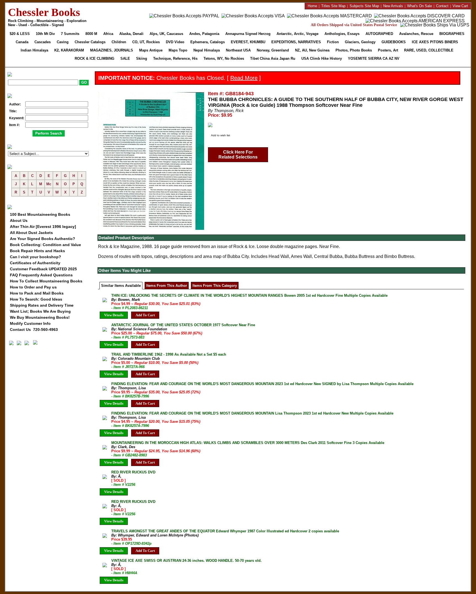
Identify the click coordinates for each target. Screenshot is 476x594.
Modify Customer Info (30, 323)
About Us (19, 220)
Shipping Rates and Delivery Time (42, 305)
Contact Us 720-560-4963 (34, 329)
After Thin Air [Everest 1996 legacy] (43, 226)
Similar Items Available (121, 286)
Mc (48, 184)
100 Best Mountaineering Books (40, 214)
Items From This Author (166, 286)
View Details (113, 315)
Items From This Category (215, 286)
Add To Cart (145, 315)
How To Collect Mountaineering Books (46, 281)
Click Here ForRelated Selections (238, 154)
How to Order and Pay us (33, 287)
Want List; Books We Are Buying (40, 311)
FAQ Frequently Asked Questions (41, 275)
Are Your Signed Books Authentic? (42, 238)
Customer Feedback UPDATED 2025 (43, 269)
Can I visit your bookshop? (35, 257)
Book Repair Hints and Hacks (37, 251)
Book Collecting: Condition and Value (45, 244)
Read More (244, 78)
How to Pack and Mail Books (37, 293)
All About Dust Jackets (31, 232)
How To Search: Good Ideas (36, 299)
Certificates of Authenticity (35, 263)
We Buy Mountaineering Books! (40, 317)
